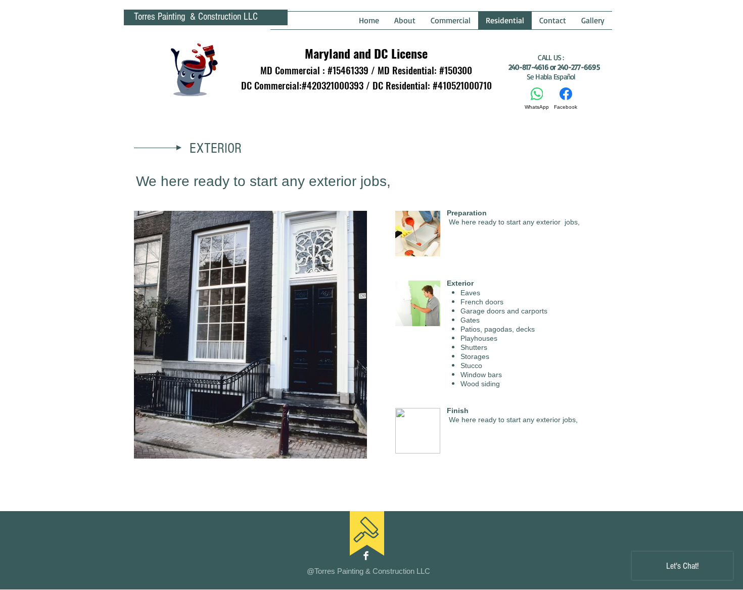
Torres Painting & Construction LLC (196, 16)
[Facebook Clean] (365, 555)
